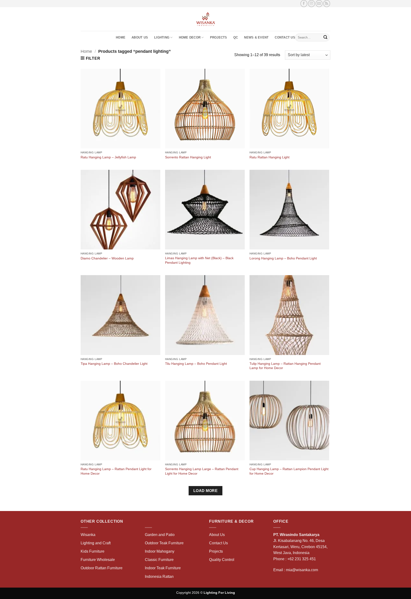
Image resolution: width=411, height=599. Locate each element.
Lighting (161, 37)
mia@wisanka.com (302, 570)
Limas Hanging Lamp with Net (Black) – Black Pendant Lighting (199, 260)
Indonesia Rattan (159, 577)
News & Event (256, 37)
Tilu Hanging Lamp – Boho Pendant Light (196, 363)
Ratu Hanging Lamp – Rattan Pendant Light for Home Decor (116, 471)
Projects (218, 37)
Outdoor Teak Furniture (164, 543)
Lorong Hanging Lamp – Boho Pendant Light (283, 258)
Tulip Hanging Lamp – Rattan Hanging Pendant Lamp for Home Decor (285, 366)
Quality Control (221, 560)
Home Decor (190, 37)
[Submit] (325, 38)
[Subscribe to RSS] (326, 3)
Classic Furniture (159, 560)
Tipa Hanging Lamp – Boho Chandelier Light (114, 363)
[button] (90, 58)
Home (120, 37)
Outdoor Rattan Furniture (101, 568)
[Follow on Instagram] (311, 3)
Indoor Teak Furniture (163, 568)
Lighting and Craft (96, 543)
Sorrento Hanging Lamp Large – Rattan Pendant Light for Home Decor (201, 471)
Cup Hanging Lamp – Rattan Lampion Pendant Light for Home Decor (289, 471)
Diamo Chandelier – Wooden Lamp (107, 258)
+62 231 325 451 (301, 559)
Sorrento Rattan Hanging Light (188, 157)
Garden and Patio (160, 535)
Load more (205, 491)
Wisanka (88, 535)
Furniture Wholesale (98, 560)
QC (235, 37)
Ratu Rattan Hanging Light (269, 157)
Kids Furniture (92, 551)
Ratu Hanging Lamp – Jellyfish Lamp (108, 157)
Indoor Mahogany (159, 551)
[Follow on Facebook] (303, 3)
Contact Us (285, 37)
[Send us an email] (319, 3)
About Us (140, 37)
